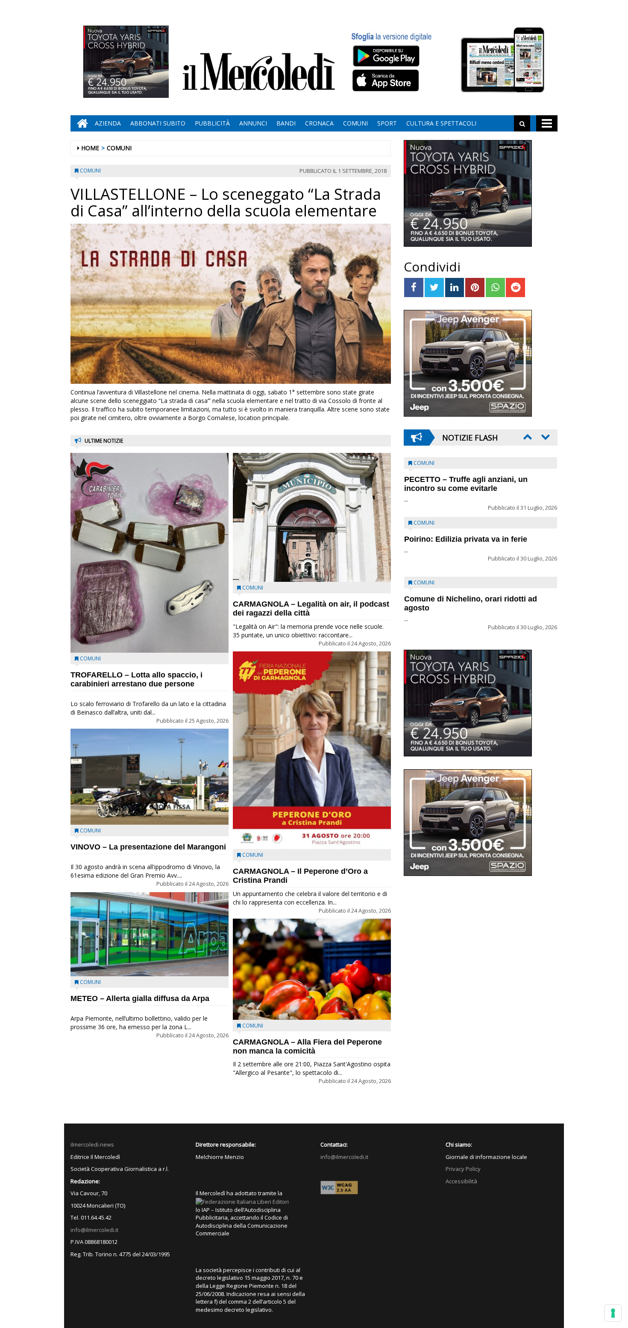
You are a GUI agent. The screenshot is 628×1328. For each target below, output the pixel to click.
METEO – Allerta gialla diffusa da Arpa (139, 998)
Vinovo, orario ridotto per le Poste (466, 479)
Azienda (108, 123)
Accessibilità (461, 1181)
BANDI (286, 123)
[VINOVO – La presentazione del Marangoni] (149, 777)
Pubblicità (212, 123)
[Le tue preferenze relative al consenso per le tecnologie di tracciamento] (613, 1313)
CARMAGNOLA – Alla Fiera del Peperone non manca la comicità (307, 1046)
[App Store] (387, 80)
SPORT (387, 123)
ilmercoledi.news (92, 1144)
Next (544, 436)
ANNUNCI (253, 123)
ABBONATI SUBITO (157, 123)
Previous (526, 436)
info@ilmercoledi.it (94, 1230)
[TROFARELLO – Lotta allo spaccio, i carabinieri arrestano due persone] (149, 553)
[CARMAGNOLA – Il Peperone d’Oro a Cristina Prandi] (312, 750)
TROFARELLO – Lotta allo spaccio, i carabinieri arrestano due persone (136, 679)
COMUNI (355, 123)
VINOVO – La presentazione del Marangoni (148, 847)
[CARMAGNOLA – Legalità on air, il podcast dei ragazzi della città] (312, 517)
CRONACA (319, 123)
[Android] (385, 55)
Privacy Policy (463, 1169)
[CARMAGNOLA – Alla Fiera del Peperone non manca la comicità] (312, 969)
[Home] (80, 123)
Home (90, 148)
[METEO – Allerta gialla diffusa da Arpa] (149, 934)
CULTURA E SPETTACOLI (441, 123)
